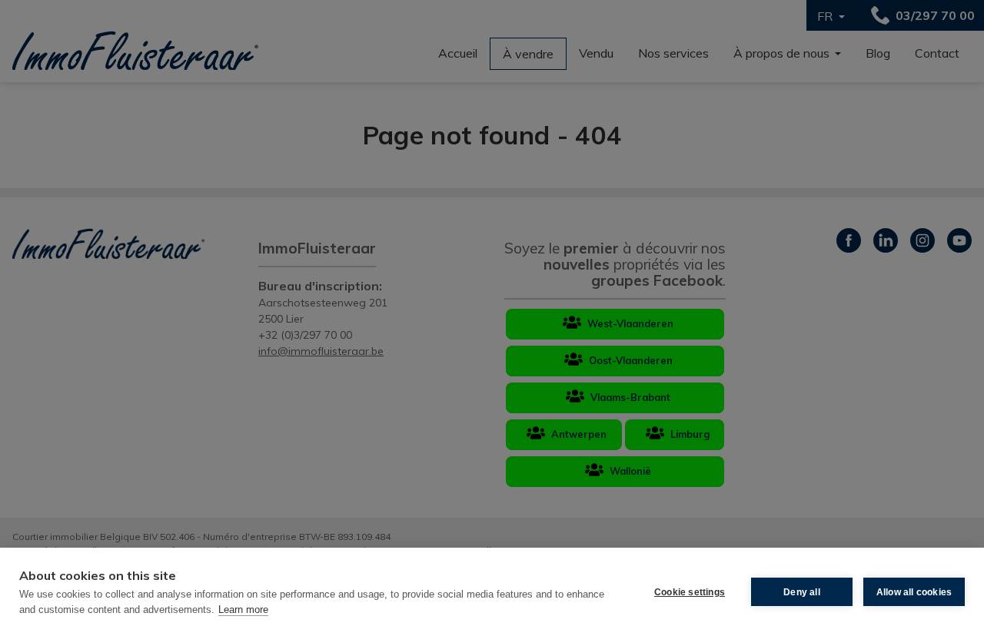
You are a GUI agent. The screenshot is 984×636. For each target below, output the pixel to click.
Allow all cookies (914, 592)
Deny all (801, 592)
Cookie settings (689, 592)
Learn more (243, 609)
